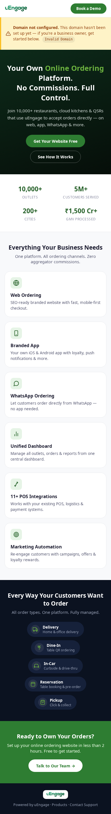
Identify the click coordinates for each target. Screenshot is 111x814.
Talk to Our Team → (55, 766)
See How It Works (55, 157)
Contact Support (84, 804)
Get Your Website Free (55, 141)
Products (59, 804)
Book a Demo (88, 8)
